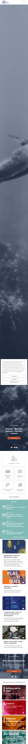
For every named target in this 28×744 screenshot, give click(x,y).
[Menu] (24, 2)
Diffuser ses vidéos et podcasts (7, 487)
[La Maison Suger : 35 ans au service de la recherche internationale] (14, 610)
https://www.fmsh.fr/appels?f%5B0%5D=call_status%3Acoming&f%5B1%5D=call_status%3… (14, 668)
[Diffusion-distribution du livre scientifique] (23, 728)
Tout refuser (14, 379)
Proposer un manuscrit (20, 473)
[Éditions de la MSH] (23, 698)
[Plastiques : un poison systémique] (14, 583)
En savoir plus (14, 438)
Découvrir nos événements (20, 487)
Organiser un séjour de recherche (7, 473)
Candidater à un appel (14, 460)
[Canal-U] (23, 713)
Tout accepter (13, 376)
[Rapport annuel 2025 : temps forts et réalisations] (14, 638)
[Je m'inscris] (14, 555)
